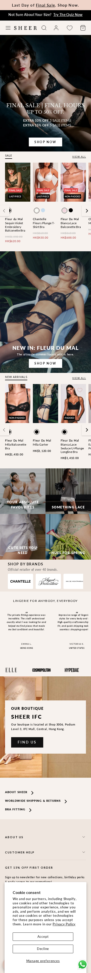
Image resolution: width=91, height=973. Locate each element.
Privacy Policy (64, 924)
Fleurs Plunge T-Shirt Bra (44, 224)
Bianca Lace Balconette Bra (71, 224)
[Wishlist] (69, 28)
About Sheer (16, 792)
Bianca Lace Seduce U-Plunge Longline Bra (72, 448)
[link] (56, 28)
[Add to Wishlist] (24, 169)
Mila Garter (40, 444)
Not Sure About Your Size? (45, 14)
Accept (43, 936)
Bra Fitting (15, 809)
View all (79, 156)
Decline (43, 949)
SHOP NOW (45, 142)
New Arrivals (16, 376)
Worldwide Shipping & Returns (33, 800)
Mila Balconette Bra (15, 446)
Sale (8, 155)
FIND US (27, 742)
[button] (8, 28)
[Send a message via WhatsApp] (82, 964)
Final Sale (45, 5)
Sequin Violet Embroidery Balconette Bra (15, 226)
